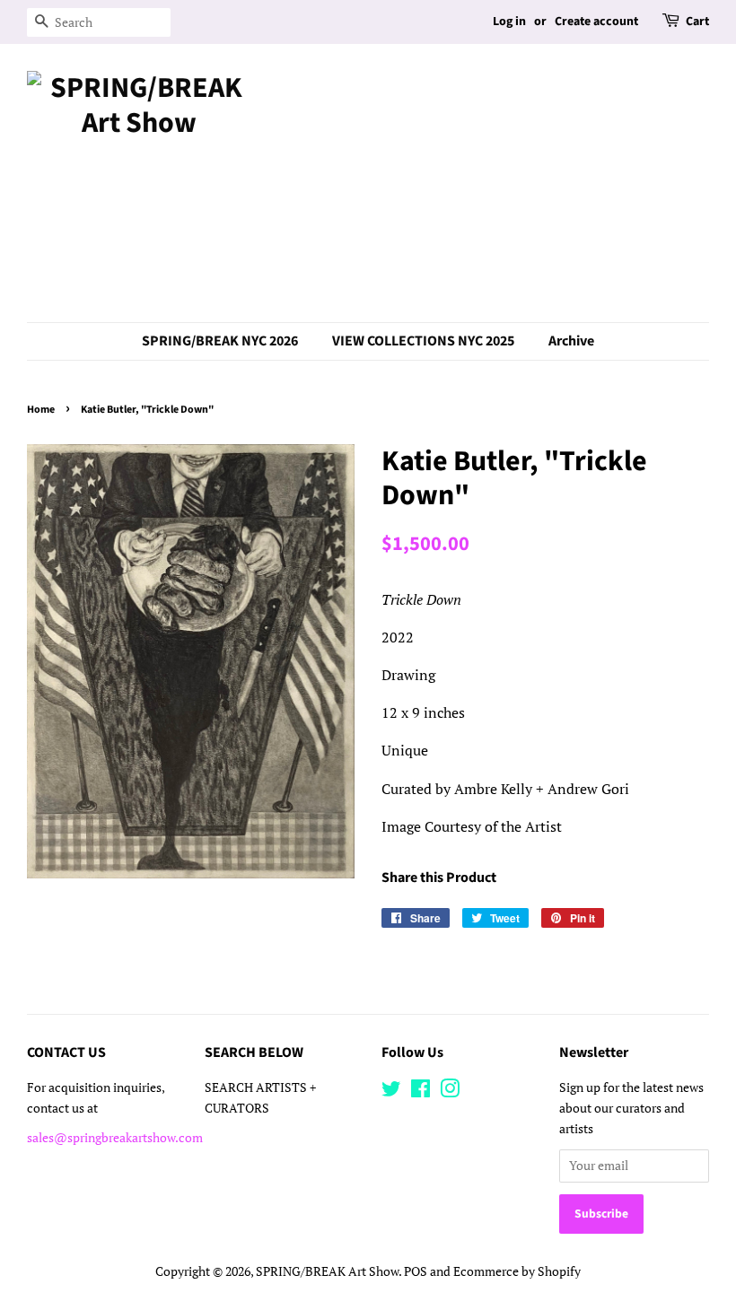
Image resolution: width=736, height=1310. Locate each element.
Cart (697, 22)
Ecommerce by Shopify (517, 1271)
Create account (596, 22)
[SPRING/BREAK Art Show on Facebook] (420, 1092)
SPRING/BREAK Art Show (327, 1271)
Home (41, 409)
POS (415, 1271)
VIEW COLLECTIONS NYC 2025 (423, 341)
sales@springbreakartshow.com (115, 1138)
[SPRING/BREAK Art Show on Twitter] (391, 1092)
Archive (571, 341)
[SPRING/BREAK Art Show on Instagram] (450, 1092)
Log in (509, 22)
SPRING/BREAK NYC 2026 (220, 341)
